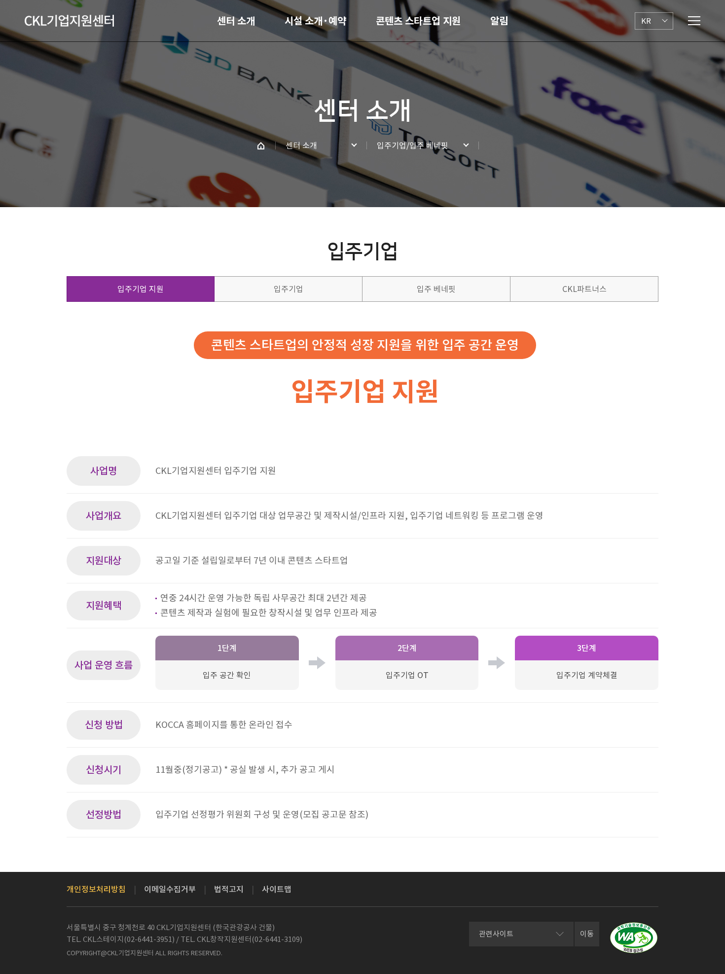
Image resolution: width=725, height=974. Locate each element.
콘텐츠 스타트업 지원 (418, 21)
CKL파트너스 (584, 289)
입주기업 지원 (140, 289)
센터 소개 (236, 21)
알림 (499, 21)
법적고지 (229, 889)
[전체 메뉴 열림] (694, 20)
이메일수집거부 (170, 889)
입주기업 (288, 289)
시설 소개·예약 (315, 21)
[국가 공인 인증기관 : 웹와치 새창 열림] (633, 938)
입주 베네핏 (436, 289)
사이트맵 (276, 889)
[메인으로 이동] (69, 21)
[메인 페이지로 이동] (261, 145)
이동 (587, 933)
